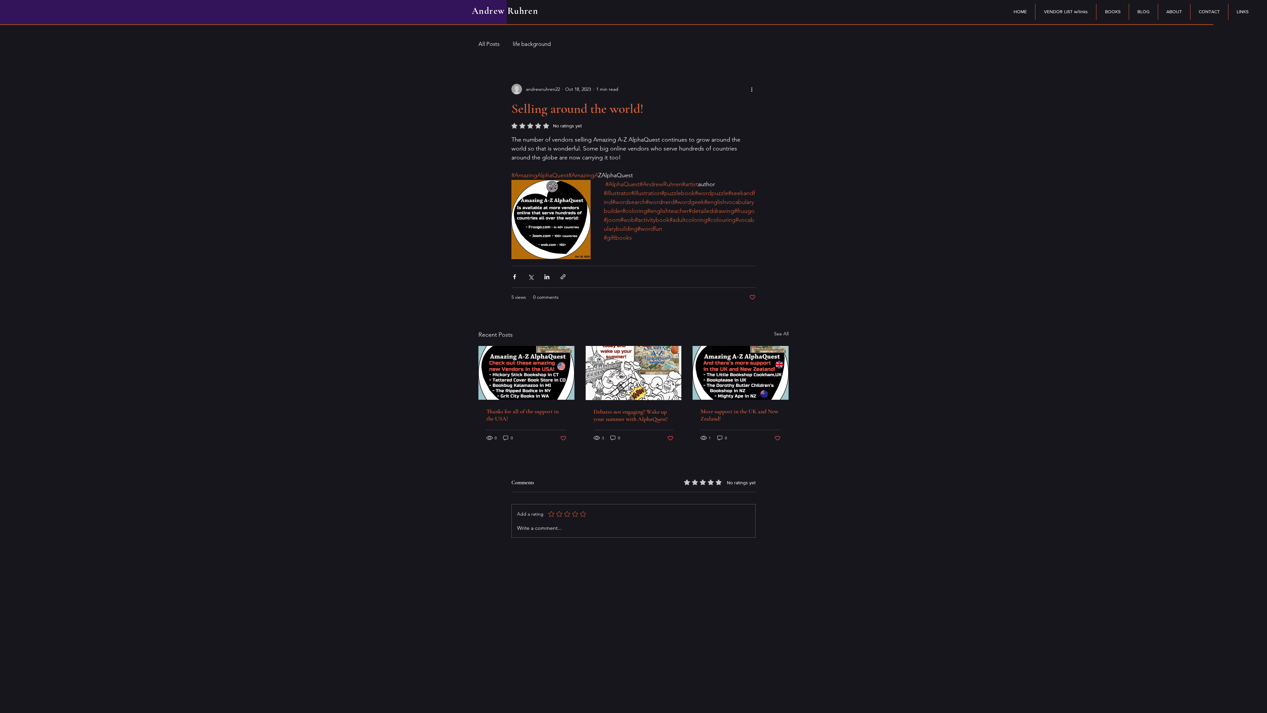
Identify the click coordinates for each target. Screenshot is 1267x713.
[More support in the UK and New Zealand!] (741, 373)
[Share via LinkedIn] (547, 277)
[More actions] (752, 89)
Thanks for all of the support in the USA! (522, 415)
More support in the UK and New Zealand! (739, 415)
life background (532, 44)
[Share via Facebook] (514, 277)
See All (781, 334)
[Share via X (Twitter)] (531, 277)
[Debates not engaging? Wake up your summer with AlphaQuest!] (634, 373)
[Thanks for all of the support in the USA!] (526, 373)
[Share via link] (563, 277)
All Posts (489, 44)
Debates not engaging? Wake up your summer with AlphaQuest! (631, 415)
